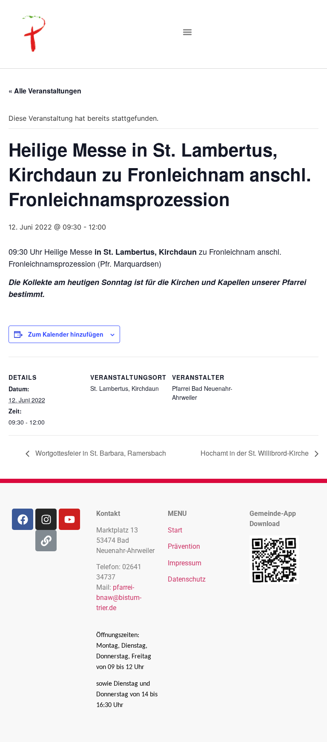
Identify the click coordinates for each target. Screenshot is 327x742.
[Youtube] (69, 519)
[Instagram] (46, 519)
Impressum (184, 563)
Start (175, 530)
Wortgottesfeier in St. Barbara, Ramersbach (100, 453)
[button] (188, 32)
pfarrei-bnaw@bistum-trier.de (118, 597)
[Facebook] (22, 519)
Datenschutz (187, 579)
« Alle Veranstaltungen (45, 91)
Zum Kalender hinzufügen (65, 334)
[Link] (46, 540)
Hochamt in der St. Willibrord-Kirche (255, 453)
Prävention (184, 546)
